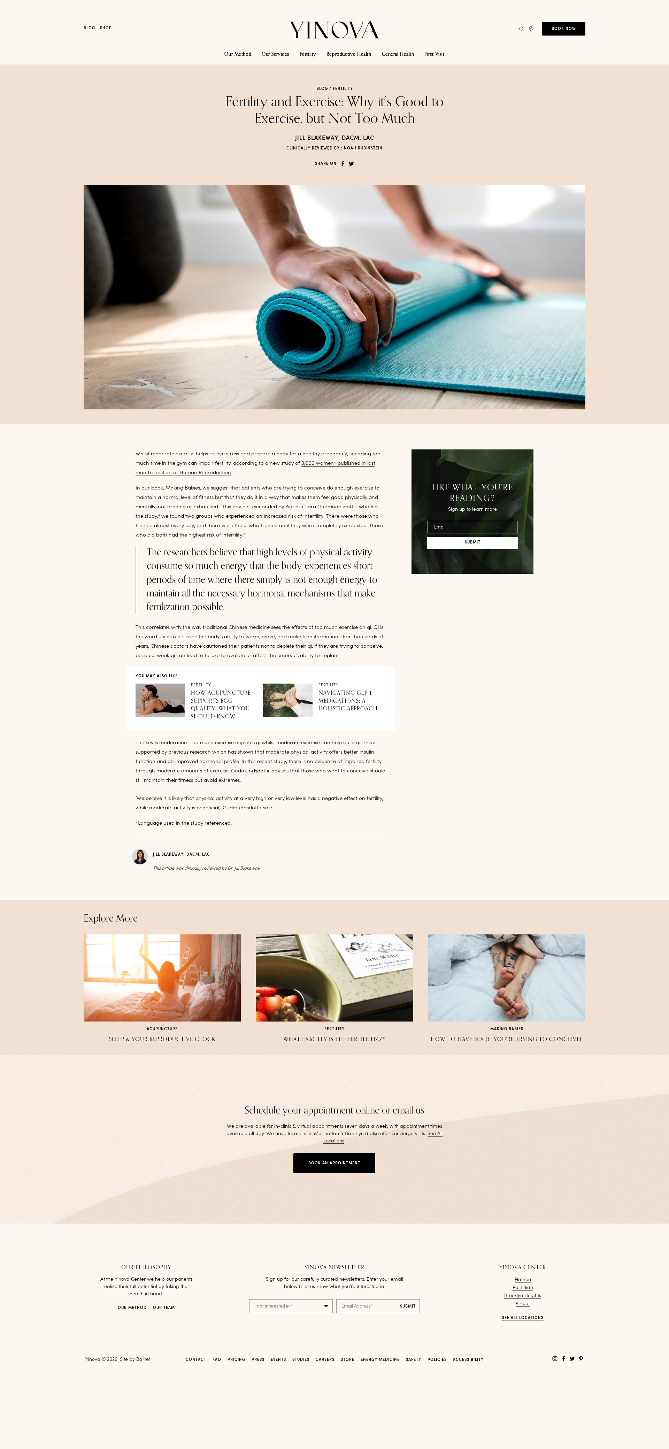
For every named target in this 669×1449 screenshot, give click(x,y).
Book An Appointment (334, 1163)
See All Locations (523, 1318)
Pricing (236, 1360)
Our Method (132, 1308)
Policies (437, 1360)
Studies (300, 1360)
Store (347, 1360)
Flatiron (523, 1279)
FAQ (217, 1360)
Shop (106, 28)
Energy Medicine (380, 1360)
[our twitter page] (572, 1358)
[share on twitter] (351, 163)
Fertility (343, 89)
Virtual (523, 1303)
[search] (521, 28)
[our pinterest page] (581, 1358)
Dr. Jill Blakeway (244, 868)
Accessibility (468, 1360)
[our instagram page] (555, 1358)
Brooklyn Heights (522, 1295)
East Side (523, 1287)
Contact (196, 1360)
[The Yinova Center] (334, 28)
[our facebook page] (563, 1358)
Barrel (143, 1359)
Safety (413, 1360)
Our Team (164, 1308)
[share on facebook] (342, 163)
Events (278, 1360)
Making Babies (183, 488)
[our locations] (531, 29)
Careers (325, 1360)
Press (258, 1360)
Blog (89, 28)
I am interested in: (273, 1306)
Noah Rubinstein (363, 149)
